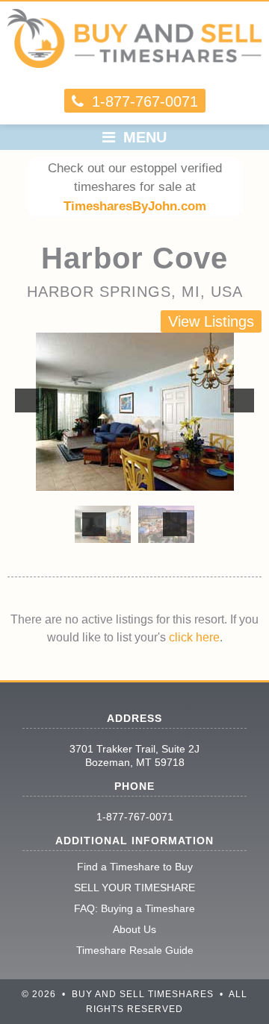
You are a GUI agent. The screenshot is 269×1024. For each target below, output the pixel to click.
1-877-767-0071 (134, 817)
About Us (134, 929)
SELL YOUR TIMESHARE (134, 887)
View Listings (211, 321)
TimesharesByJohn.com (135, 206)
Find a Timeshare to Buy (135, 867)
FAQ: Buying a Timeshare (134, 908)
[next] (242, 400)
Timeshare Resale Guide (135, 950)
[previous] (27, 400)
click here (194, 637)
